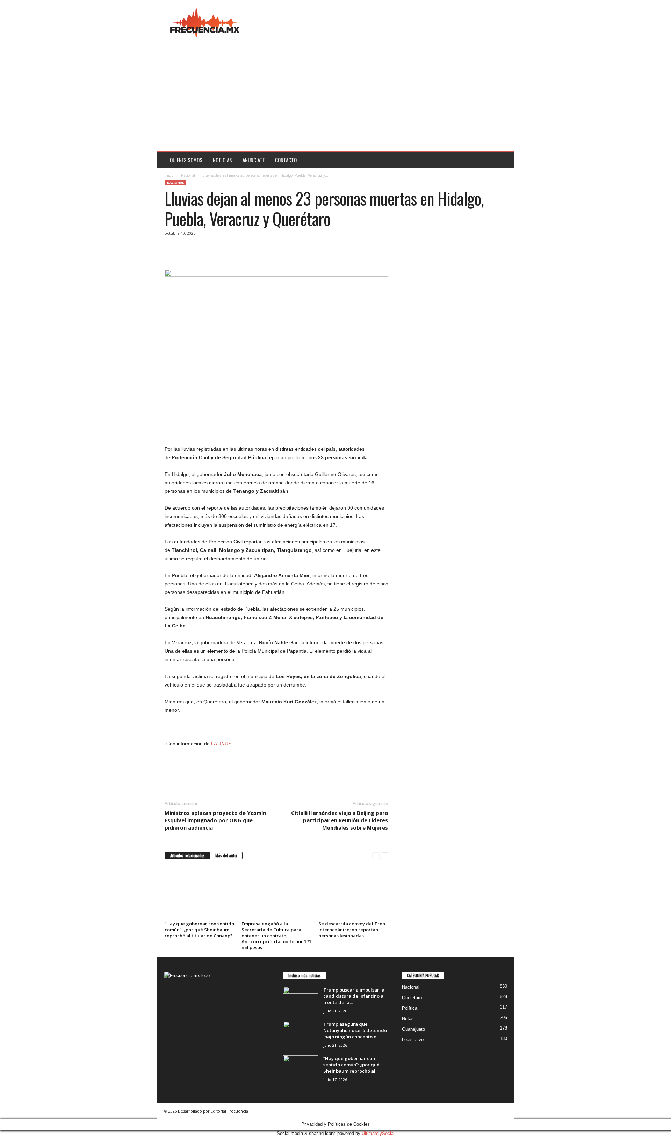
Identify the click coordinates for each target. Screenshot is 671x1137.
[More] (236, 252)
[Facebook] (172, 252)
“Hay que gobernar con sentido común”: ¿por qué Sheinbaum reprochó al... (351, 1064)
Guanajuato (413, 1029)
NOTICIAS (222, 160)
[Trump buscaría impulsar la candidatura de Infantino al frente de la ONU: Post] (300, 1000)
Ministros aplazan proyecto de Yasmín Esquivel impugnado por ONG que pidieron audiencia (215, 820)
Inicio (169, 175)
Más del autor (226, 855)
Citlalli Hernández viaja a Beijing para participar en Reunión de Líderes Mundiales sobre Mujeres (339, 820)
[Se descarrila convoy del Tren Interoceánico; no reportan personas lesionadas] (353, 892)
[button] (503, 160)
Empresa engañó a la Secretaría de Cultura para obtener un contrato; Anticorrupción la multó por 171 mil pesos (276, 936)
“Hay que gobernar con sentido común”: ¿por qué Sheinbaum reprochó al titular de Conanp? (199, 930)
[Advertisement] (335, 98)
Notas (408, 1018)
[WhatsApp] (220, 252)
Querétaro (412, 997)
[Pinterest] (204, 252)
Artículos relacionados (187, 855)
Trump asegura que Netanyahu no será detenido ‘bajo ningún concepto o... (355, 1030)
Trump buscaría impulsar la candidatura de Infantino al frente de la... (354, 996)
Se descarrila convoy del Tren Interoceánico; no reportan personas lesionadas (351, 930)
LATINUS (221, 743)
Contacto (286, 160)
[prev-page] (376, 855)
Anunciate (254, 160)
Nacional (188, 175)
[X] (188, 252)
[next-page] (384, 855)
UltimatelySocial (378, 1133)
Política (409, 1008)
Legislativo (413, 1039)
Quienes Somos (186, 160)
